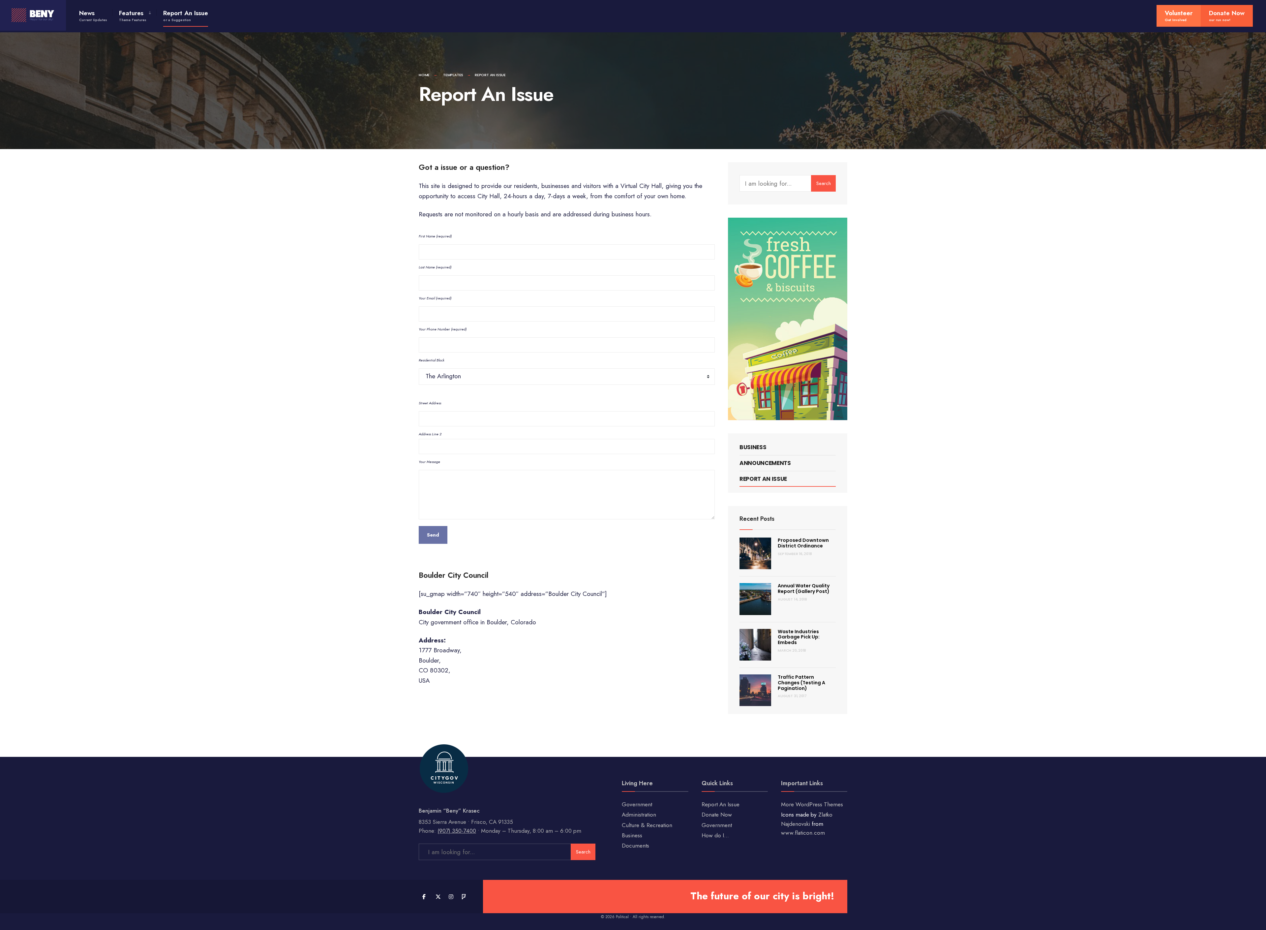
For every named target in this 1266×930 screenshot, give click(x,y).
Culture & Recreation (647, 825)
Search (823, 183)
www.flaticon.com (803, 833)
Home (424, 75)
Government (637, 804)
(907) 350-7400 (456, 831)
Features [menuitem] (132, 15)
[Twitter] (437, 896)
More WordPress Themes (812, 804)
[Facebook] (424, 896)
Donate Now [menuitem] (1227, 15)
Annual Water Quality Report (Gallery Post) (803, 588)
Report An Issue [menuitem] (185, 15)
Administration (639, 815)
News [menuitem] (93, 15)
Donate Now (717, 815)
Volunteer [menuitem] (1178, 15)
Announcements (765, 463)
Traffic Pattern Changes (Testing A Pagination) (801, 683)
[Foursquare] (464, 896)
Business (752, 447)
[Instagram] (451, 896)
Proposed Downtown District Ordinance (803, 543)
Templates (453, 75)
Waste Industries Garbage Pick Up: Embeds (799, 637)
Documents (635, 846)
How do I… (715, 835)
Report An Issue (763, 479)
